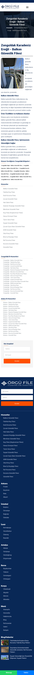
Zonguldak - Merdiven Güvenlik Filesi (13, 272)
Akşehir (6, 592)
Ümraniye (6, 510)
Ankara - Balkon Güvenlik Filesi (11, 302)
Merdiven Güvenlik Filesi (11, 209)
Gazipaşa (6, 551)
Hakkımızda (7, 616)
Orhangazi (6, 579)
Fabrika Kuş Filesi (9, 192)
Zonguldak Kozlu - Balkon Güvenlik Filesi (11, 179)
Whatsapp (9, 672)
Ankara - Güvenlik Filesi (9, 335)
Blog (4, 620)
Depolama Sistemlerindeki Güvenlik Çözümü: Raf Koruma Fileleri (21, 650)
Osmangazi (7, 575)
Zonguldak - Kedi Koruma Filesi (12, 264)
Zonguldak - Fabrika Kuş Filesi (11, 262)
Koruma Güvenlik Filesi (10, 244)
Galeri (5, 627)
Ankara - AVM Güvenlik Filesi (11, 325)
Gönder (17, 361)
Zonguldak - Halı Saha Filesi (11, 268)
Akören (5, 596)
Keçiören (6, 490)
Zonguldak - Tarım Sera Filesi (11, 277)
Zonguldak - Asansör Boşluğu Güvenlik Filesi (15, 270)
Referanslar (7, 623)
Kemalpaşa (7, 527)
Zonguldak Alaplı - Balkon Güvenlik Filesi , (12, 165)
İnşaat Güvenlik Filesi (10, 223)
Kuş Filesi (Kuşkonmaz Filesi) (13, 213)
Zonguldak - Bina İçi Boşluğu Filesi (12, 287)
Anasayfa (9, 28)
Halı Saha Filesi (8, 202)
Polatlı (5, 487)
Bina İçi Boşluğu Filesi (10, 237)
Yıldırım (5, 572)
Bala (4, 493)
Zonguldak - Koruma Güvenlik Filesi (13, 291)
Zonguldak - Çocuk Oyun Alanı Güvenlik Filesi (15, 281)
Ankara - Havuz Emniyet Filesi (11, 318)
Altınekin (6, 599)
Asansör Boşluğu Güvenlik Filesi (13, 206)
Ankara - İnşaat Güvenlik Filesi (11, 321)
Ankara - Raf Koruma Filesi (10, 331)
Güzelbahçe (7, 531)
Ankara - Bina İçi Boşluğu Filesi (11, 329)
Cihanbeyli (6, 589)
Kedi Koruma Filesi (9, 195)
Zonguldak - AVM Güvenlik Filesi (12, 283)
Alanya (5, 548)
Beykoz (5, 507)
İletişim (5, 630)
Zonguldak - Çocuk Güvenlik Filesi (12, 266)
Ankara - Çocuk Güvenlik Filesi (11, 308)
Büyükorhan (7, 568)
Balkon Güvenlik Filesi (10, 189)
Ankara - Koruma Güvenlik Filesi (12, 333)
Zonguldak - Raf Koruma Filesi (11, 289)
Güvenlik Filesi (8, 247)
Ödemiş (6, 534)
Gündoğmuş (7, 555)
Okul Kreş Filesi (8, 233)
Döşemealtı (7, 558)
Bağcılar (6, 514)
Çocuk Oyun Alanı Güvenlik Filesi (14, 226)
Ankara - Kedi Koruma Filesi (11, 306)
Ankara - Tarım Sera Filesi (10, 320)
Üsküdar (6, 517)
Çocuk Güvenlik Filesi (10, 199)
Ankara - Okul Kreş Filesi (10, 327)
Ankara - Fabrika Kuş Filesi (10, 304)
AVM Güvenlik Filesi (9, 230)
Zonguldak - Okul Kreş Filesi (11, 285)
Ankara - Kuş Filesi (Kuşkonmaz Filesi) (14, 316)
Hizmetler (6, 613)
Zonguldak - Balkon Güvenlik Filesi (12, 260)
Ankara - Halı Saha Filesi (10, 310)
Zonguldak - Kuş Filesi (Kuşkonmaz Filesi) (15, 274)
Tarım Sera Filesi (8, 220)
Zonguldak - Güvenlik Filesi (10, 293)
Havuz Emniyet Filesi (10, 216)
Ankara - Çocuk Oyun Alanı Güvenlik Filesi (15, 323)
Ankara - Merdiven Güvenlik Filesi (12, 314)
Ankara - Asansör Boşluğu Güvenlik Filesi (14, 312)
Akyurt (5, 497)
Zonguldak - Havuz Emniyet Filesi (12, 275)
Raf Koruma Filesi (9, 240)
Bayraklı (6, 538)
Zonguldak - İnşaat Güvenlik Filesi (12, 279)
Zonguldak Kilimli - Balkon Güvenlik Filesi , (21, 176)
